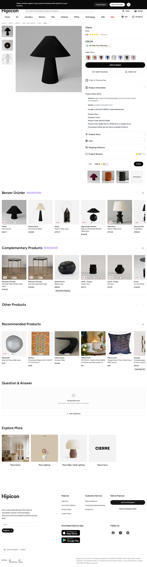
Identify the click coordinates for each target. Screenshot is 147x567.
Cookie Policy (66, 514)
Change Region (101, 4)
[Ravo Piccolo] (14, 212)
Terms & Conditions (69, 505)
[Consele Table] (67, 343)
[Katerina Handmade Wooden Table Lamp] (93, 212)
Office (76, 17)
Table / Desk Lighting (28, 23)
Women (42, 17)
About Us (65, 501)
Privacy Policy (66, 509)
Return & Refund (91, 501)
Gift (126, 17)
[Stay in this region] (128, 4)
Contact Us (89, 509)
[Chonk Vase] (93, 267)
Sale (112, 17)
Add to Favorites (101, 72)
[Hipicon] (10, 11)
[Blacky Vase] (67, 267)
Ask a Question (75, 414)
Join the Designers (128, 502)
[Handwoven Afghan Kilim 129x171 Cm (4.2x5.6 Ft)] (40, 343)
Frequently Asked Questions (95, 505)
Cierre (39, 23)
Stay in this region (117, 4)
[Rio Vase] (119, 267)
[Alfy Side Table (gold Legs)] (40, 267)
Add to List (132, 72)
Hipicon (4, 23)
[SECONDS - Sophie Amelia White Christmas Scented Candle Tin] (93, 343)
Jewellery (28, 17)
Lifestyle (64, 17)
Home (7, 17)
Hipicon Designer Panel (127, 509)
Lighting (17, 23)
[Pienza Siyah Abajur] (40, 212)
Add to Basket (115, 65)
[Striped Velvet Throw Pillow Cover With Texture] (119, 343)
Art (17, 17)
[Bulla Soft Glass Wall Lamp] (14, 343)
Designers (139, 17)
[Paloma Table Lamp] (119, 212)
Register (6, 530)
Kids (103, 17)
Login (128, 11)
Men (53, 17)
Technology (90, 17)
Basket (140, 11)
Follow (138, 164)
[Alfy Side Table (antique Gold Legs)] (14, 267)
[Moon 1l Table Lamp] (67, 212)
